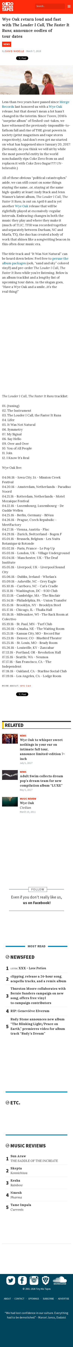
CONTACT (19, 1298)
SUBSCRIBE (48, 1298)
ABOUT (7, 1298)
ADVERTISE (63, 1298)
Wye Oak (55, 107)
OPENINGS (33, 1298)
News (6, 44)
